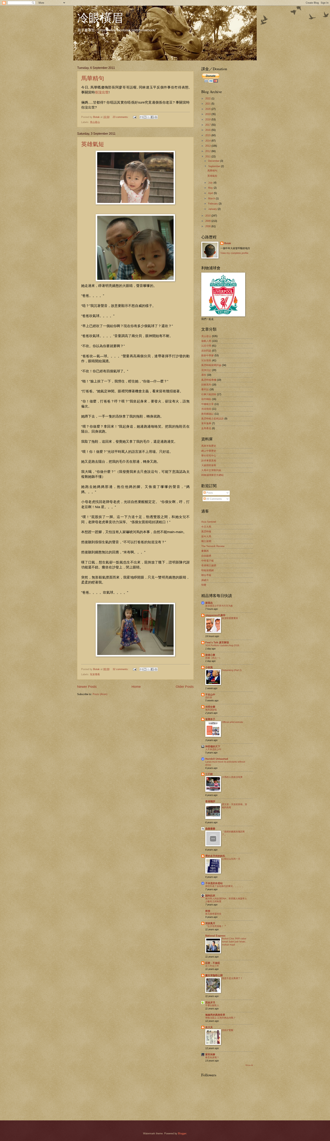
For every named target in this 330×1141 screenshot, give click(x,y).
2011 (208, 156)
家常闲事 (210, 1054)
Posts (209, 492)
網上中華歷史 (208, 450)
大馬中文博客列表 (211, 470)
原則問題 (206, 350)
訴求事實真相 (208, 460)
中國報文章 (207, 404)
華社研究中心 (208, 455)
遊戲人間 (206, 341)
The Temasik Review (212, 546)
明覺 (203, 584)
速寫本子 (210, 719)
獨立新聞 (206, 541)
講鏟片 (205, 580)
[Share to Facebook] (152, 117)
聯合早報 (206, 575)
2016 (208, 130)
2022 (208, 98)
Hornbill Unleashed (216, 758)
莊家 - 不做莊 (212, 963)
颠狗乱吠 (210, 895)
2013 (208, 145)
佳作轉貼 (206, 399)
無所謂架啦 (211, 709)
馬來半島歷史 (208, 445)
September (214, 166)
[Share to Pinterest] (156, 117)
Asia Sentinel (208, 521)
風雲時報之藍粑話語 (212, 418)
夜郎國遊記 (207, 413)
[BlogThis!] (145, 117)
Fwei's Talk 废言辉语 (217, 642)
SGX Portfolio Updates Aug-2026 (222, 645)
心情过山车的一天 (231, 859)
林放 (207, 910)
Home (136, 687)
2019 (208, 114)
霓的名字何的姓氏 (215, 856)
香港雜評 (210, 801)
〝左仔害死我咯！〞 (215, 926)
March (212, 198)
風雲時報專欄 (208, 379)
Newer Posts (87, 687)
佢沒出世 (102, 92)
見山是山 (95, 122)
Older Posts (185, 687)
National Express (215, 935)
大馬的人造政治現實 (232, 777)
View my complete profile (234, 253)
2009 (208, 221)
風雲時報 (206, 531)
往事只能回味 (208, 394)
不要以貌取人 (212, 1005)
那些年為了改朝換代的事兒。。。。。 (224, 886)
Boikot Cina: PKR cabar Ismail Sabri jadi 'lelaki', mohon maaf (234, 941)
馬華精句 (92, 78)
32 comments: (121, 669)
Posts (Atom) (100, 694)
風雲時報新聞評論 (211, 365)
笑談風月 (210, 923)
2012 (208, 151)
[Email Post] (134, 117)
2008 (208, 226)
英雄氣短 (92, 144)
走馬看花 (206, 428)
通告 (203, 374)
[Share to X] (148, 117)
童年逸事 (206, 423)
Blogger (182, 1133)
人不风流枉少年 (213, 749)
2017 (208, 124)
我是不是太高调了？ (232, 978)
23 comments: (121, 117)
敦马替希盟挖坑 (213, 913)
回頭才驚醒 (227, 1030)
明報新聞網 (207, 570)
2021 (208, 103)
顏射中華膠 (207, 355)
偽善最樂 (210, 828)
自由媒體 (206, 555)
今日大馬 (206, 526)
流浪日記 (206, 370)
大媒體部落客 (208, 465)
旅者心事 (210, 654)
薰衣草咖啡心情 (214, 975)
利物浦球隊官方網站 (212, 475)
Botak (227, 243)
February (213, 203)
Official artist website (232, 722)
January (213, 209)
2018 (208, 119)
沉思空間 (206, 345)
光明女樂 (210, 706)
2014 (208, 140)
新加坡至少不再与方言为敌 (219, 605)
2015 (208, 135)
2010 (208, 215)
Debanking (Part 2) (232, 670)
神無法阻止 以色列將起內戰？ (220, 1017)
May (211, 187)
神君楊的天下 (212, 746)
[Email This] (141, 117)
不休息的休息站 (214, 883)
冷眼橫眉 (100, 17)
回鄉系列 (206, 384)
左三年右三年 (212, 966)
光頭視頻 (206, 408)
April (211, 193)
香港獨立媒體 (208, 565)
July (211, 182)
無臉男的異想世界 (215, 1014)
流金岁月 (210, 1002)
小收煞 (209, 667)
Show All (249, 1065)
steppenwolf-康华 (215, 615)
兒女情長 (95, 674)
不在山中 (210, 694)
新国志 (209, 602)
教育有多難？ (212, 1057)
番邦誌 (205, 389)
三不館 (209, 774)
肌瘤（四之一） (213, 658)
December (214, 160)
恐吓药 (208, 697)
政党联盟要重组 (230, 618)
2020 (208, 109)
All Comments (214, 498)
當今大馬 (206, 536)
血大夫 (209, 1027)
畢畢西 (205, 551)
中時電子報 (207, 560)
